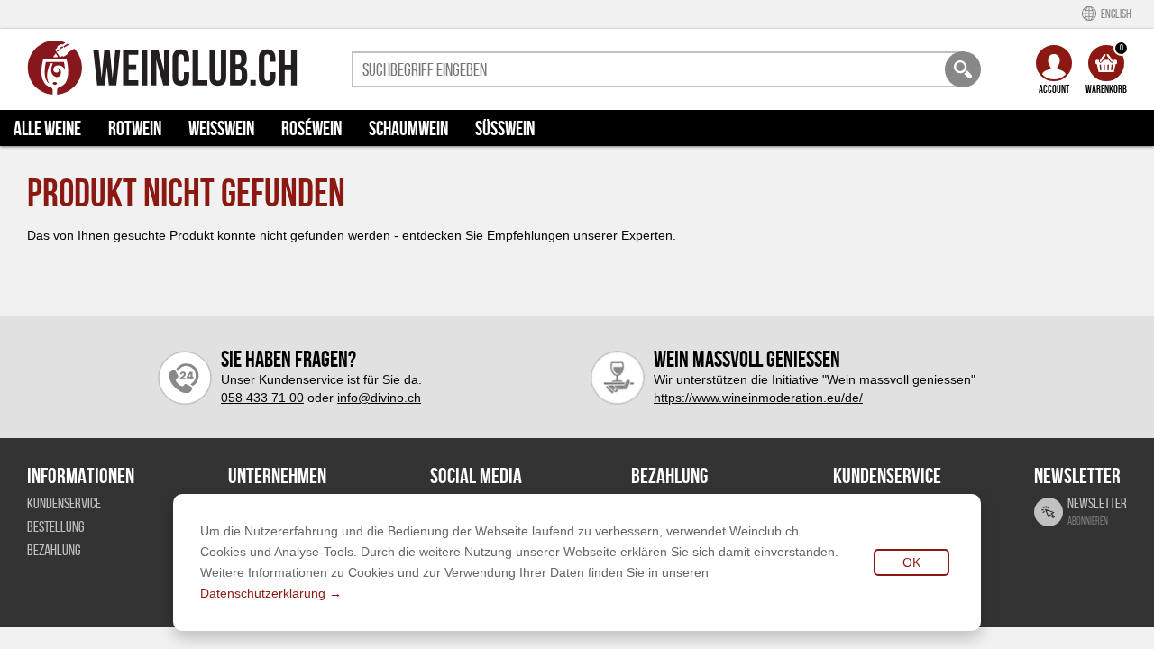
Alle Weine (47, 128)
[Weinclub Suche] (963, 69)
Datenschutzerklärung (262, 593)
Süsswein (505, 128)
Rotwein (134, 128)
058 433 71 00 (262, 397)
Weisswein (221, 128)
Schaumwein (408, 128)
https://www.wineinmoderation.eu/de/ (758, 397)
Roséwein (311, 128)
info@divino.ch (379, 397)
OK (911, 562)
